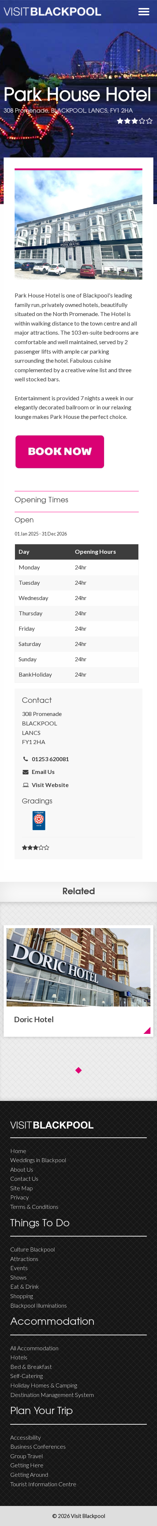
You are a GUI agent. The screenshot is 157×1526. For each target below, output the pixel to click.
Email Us (42, 771)
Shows (18, 1277)
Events (19, 1267)
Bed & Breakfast (31, 1366)
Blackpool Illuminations (38, 1305)
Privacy (19, 1197)
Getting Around (29, 1474)
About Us (21, 1169)
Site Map (21, 1187)
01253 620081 (49, 758)
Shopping (21, 1295)
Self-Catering (26, 1375)
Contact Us (24, 1178)
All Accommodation (34, 1347)
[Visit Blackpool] (52, 11)
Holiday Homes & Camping (43, 1385)
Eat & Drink (24, 1286)
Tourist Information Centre (43, 1483)
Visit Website (49, 784)
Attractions (24, 1258)
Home (18, 1150)
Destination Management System (52, 1394)
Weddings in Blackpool (38, 1159)
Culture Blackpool (32, 1249)
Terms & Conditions (34, 1206)
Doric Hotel (34, 1019)
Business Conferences (38, 1446)
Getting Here (26, 1464)
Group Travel (26, 1455)
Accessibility (25, 1437)
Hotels (18, 1357)
